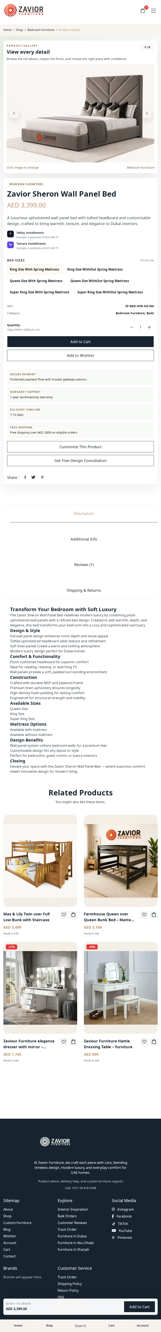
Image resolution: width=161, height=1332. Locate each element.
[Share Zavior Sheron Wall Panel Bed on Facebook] (25, 477)
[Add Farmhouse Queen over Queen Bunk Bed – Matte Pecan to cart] (154, 915)
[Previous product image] (14, 113)
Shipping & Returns (84, 590)
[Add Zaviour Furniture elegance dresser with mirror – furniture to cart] (73, 1042)
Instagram (125, 1209)
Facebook (124, 1216)
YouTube (125, 1230)
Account (9, 1242)
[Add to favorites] (64, 915)
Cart (6, 1249)
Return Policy (68, 1290)
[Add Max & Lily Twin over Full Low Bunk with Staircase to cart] (73, 915)
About (8, 1209)
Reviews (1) (84, 564)
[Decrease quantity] (131, 327)
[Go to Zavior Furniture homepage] (24, 10)
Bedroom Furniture (40, 30)
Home (7, 30)
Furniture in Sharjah (73, 1249)
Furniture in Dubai (72, 1236)
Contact (9, 1256)
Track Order (67, 1229)
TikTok (123, 1224)
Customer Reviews (72, 1222)
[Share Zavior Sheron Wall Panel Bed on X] (33, 477)
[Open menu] (153, 10)
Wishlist (9, 1236)
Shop (19, 30)
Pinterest (125, 1238)
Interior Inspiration (73, 1209)
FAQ (61, 1297)
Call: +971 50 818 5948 (80, 1188)
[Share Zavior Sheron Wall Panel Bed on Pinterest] (42, 477)
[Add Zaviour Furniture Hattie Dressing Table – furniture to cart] (154, 1042)
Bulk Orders (67, 1216)
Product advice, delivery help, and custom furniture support (80, 1181)
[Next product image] (146, 113)
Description (84, 513)
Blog (6, 1229)
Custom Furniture (17, 1222)
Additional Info (84, 539)
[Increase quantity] (149, 327)
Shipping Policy (70, 1283)
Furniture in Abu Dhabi (76, 1242)
